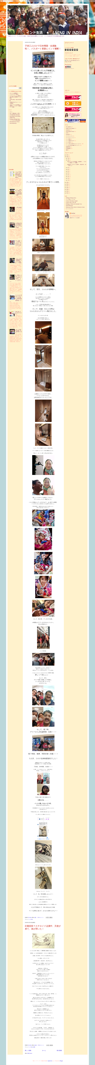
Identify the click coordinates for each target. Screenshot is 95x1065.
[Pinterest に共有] (51, 917)
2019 (67, 182)
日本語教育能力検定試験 (15, 114)
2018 (67, 184)
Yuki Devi (73, 213)
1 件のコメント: (40, 917)
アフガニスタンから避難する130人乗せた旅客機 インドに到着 (15, 97)
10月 (68, 160)
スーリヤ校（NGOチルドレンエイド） (74, 143)
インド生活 (30, 919)
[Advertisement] (15, 63)
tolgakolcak (50, 1060)
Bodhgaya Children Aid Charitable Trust (74, 204)
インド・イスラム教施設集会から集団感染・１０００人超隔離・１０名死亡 (18, 260)
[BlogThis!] (47, 917)
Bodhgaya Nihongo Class (71, 197)
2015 (67, 189)
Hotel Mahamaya (13, 123)
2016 (67, 187)
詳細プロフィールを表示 (75, 217)
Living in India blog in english (72, 200)
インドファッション (70, 137)
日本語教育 (68, 148)
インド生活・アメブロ (70, 199)
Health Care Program (70, 128)
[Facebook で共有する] (50, 917)
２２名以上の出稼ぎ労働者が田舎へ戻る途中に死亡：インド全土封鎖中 (18, 225)
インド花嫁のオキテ (70, 140)
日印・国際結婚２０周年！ (15, 113)
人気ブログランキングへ (69, 68)
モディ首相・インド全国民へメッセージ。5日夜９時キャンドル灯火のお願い (18, 243)
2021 (67, 155)
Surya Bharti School (70, 131)
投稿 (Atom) (29, 1053)
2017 (67, 185)
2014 (67, 191)
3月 (68, 176)
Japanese (68, 129)
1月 (68, 180)
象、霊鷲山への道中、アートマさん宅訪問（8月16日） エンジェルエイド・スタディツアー (16, 278)
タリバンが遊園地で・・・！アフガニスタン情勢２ (15, 94)
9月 (68, 167)
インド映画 (68, 139)
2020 (67, 156)
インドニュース (69, 136)
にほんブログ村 (68, 61)
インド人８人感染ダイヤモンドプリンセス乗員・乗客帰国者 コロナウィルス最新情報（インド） (16, 298)
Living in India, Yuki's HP (71, 202)
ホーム (44, 1050)
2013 (67, 193)
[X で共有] (49, 917)
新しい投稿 (28, 1050)
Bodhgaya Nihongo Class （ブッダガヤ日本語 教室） (15, 120)
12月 (68, 158)
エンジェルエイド (69, 208)
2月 (68, 178)
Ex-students (68, 126)
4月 (68, 174)
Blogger (61, 1060)
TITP (67, 133)
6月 (68, 171)
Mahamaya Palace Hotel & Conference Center (75, 207)
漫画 (34, 1047)
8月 (68, 169)
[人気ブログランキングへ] (68, 67)
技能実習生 (68, 146)
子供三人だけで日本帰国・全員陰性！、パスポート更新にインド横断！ (15, 106)
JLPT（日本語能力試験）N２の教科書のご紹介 (18, 331)
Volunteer (68, 134)
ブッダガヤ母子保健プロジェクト (73, 145)
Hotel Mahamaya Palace (15, 121)
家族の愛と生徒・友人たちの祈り (18, 312)
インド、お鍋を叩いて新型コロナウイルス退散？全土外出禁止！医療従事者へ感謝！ (18, 192)
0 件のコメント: (41, 1045)
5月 (68, 173)
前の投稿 (59, 1050)
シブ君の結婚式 (18, 207)
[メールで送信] (46, 917)
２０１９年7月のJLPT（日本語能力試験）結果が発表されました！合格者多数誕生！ (18, 174)
